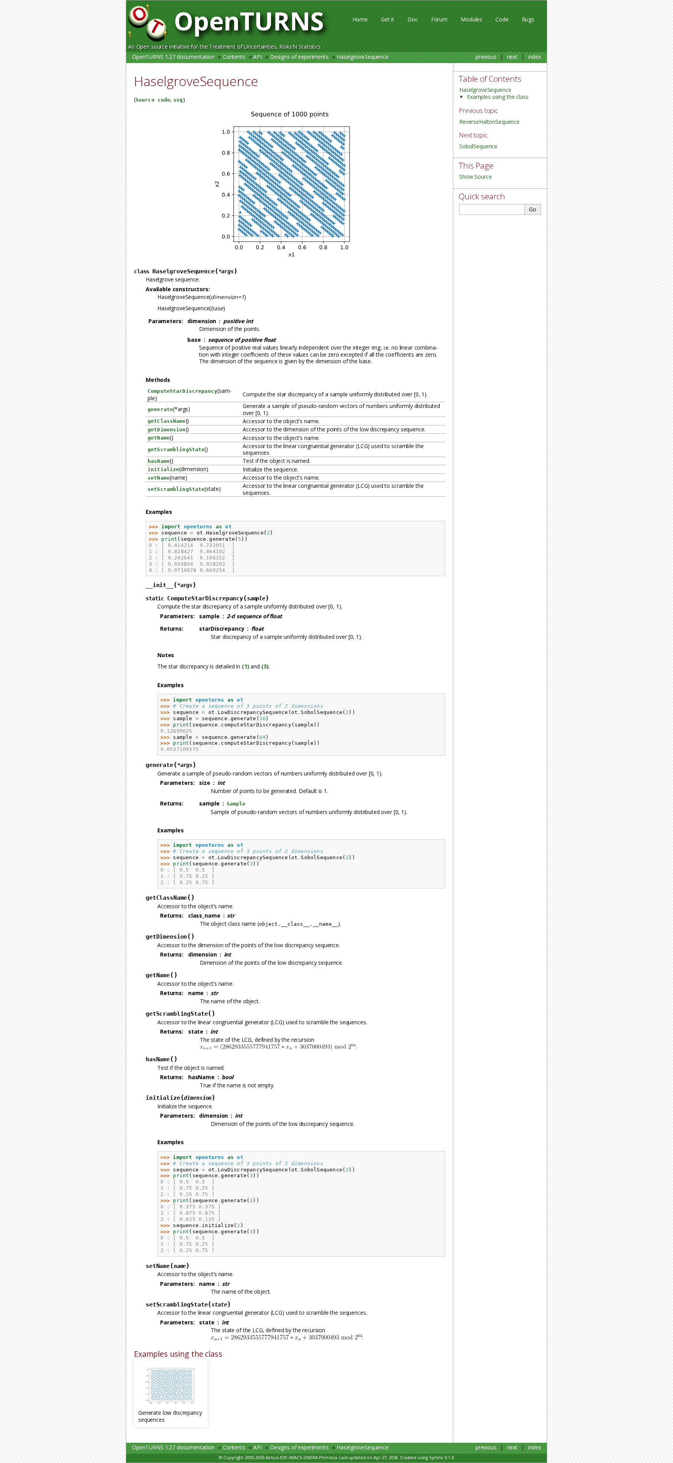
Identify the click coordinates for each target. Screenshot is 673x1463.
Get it (387, 19)
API (257, 56)
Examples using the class (498, 96)
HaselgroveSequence (362, 56)
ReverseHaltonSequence (489, 121)
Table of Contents (490, 78)
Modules (471, 19)
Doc (412, 19)
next (512, 56)
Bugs (528, 19)
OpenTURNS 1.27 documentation (173, 56)
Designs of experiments (299, 56)
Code (501, 19)
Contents (234, 56)
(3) (265, 666)
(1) (245, 666)
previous (486, 56)
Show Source (475, 176)
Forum (439, 19)
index (534, 56)
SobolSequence (478, 146)
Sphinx (436, 1457)
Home (360, 19)
